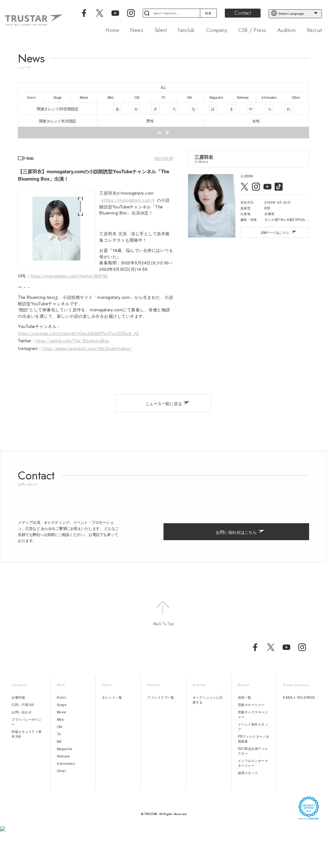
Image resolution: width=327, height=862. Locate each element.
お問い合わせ (21, 712)
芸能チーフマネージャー (253, 714)
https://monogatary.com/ (128, 200)
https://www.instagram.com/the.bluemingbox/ (87, 348)
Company (216, 30)
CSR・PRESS (22, 705)
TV (59, 734)
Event (61, 697)
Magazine (64, 749)
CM (59, 727)
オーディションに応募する (208, 699)
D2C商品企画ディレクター (253, 751)
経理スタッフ (248, 773)
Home (112, 30)
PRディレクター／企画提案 (254, 738)
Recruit (314, 30)
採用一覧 (244, 697)
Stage (62, 705)
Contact (242, 13)
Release (63, 756)
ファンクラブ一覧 (160, 697)
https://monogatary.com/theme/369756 (69, 276)
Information (66, 763)
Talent (161, 30)
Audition (287, 30)
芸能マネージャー (251, 705)
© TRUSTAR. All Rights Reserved (163, 814)
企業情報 (18, 697)
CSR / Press (252, 30)
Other (61, 771)
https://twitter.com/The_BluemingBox (72, 341)
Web (60, 719)
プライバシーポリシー (26, 721)
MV (59, 741)
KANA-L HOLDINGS (299, 697)
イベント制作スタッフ (253, 726)
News (136, 30)
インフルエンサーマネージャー (253, 763)
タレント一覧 (112, 697)
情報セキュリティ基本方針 (26, 734)
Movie (61, 712)
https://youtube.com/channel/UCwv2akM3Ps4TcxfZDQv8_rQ (78, 333)
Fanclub (186, 30)
